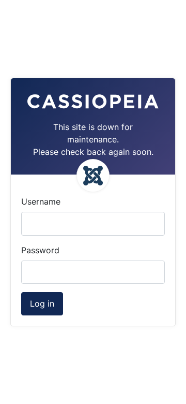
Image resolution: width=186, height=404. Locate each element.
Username (40, 201)
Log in (42, 303)
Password (40, 250)
